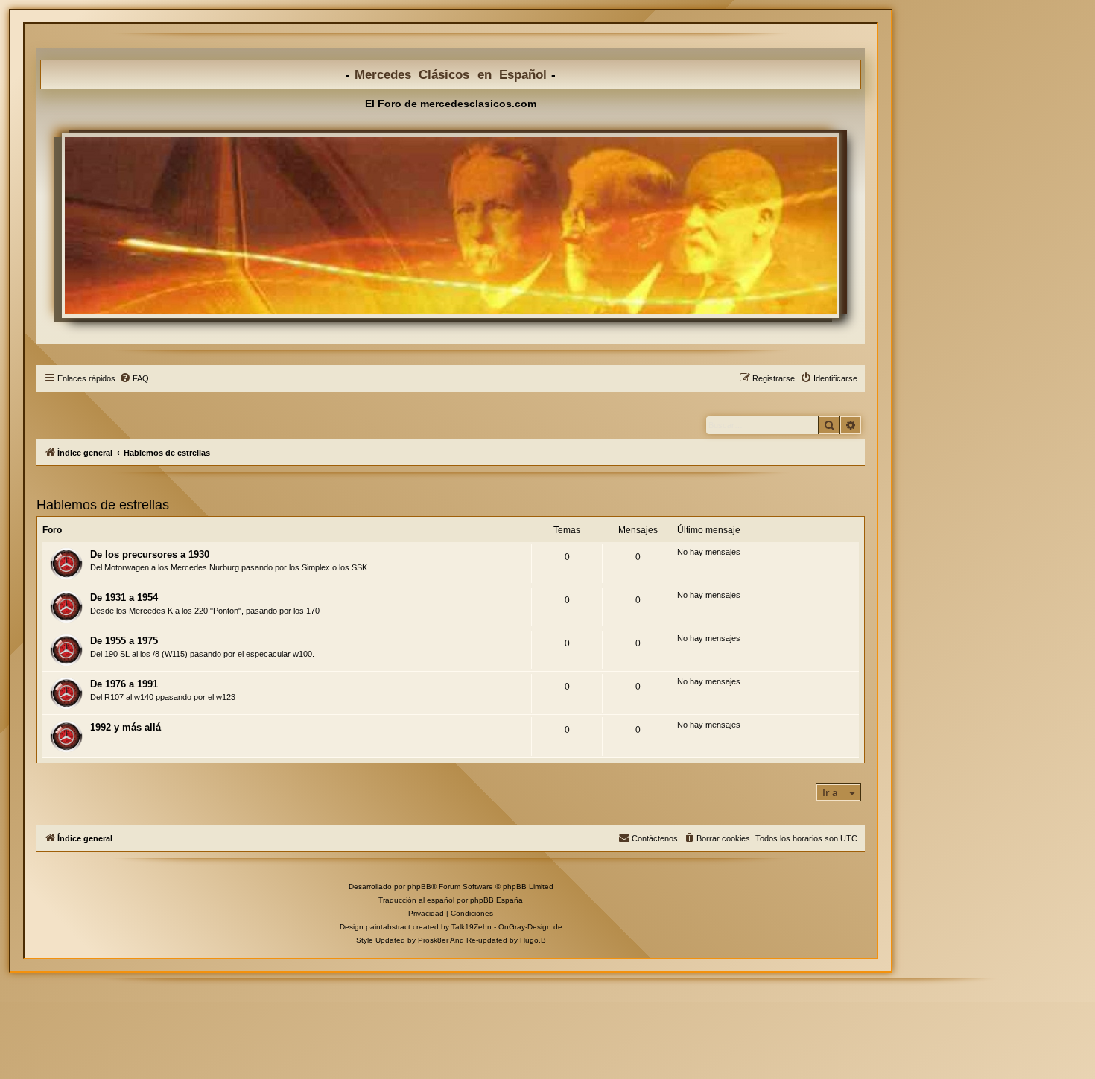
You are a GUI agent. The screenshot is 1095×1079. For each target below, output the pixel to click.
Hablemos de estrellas (102, 504)
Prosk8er (433, 940)
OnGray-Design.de (530, 927)
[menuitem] (134, 378)
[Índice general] (451, 225)
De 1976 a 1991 (124, 684)
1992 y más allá (125, 727)
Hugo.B (533, 940)
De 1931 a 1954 (124, 597)
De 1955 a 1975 (124, 640)
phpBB (419, 886)
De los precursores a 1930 (149, 554)
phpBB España (496, 900)
